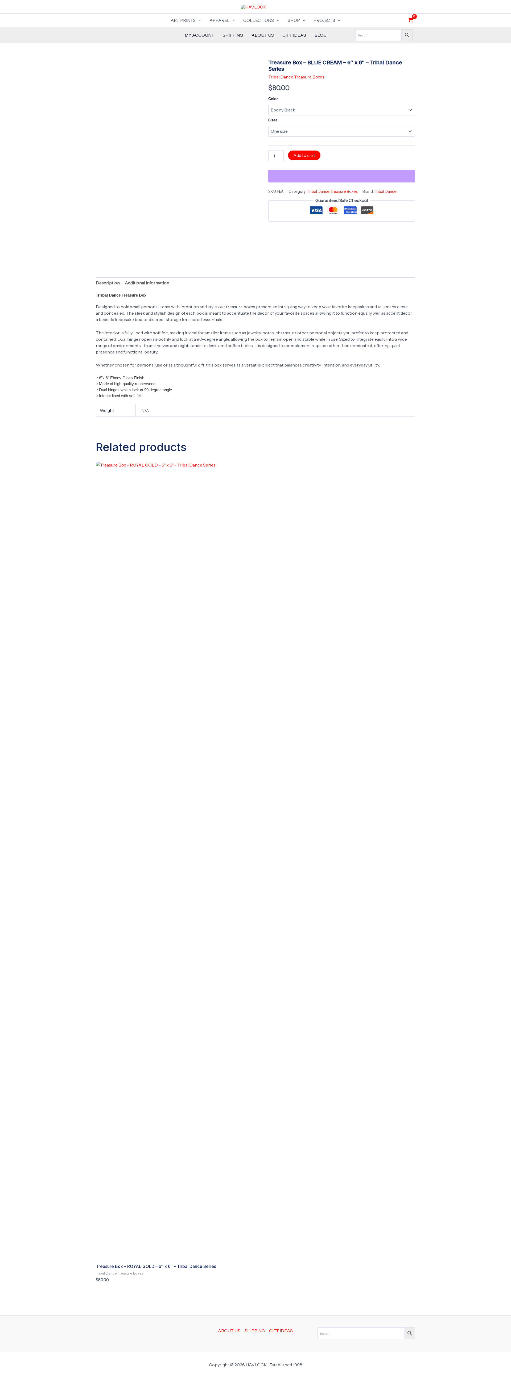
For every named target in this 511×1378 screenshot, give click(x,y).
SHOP (294, 20)
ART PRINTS (183, 20)
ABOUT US (263, 35)
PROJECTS (324, 20)
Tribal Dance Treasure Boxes (296, 77)
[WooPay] (341, 176)
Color (273, 98)
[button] (198, 20)
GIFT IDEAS (294, 35)
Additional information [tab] (147, 282)
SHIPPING (233, 35)
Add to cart (304, 155)
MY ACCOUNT (199, 35)
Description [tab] (108, 282)
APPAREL (219, 20)
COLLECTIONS (258, 20)
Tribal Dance (385, 191)
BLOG (321, 35)
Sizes (272, 120)
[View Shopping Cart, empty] (410, 20)
